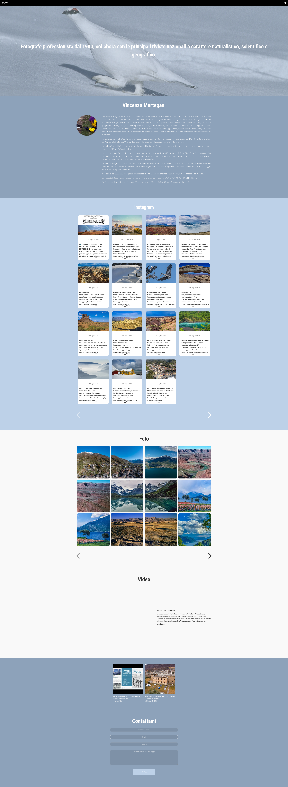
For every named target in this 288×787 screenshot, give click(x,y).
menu (5, 3)
